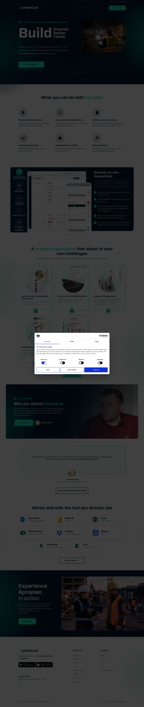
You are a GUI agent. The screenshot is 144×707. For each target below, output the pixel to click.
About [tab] (97, 341)
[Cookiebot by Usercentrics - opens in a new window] (100, 336)
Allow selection (72, 369)
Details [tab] (72, 341)
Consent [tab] (47, 341)
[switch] (62, 363)
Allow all (96, 369)
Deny (48, 369)
